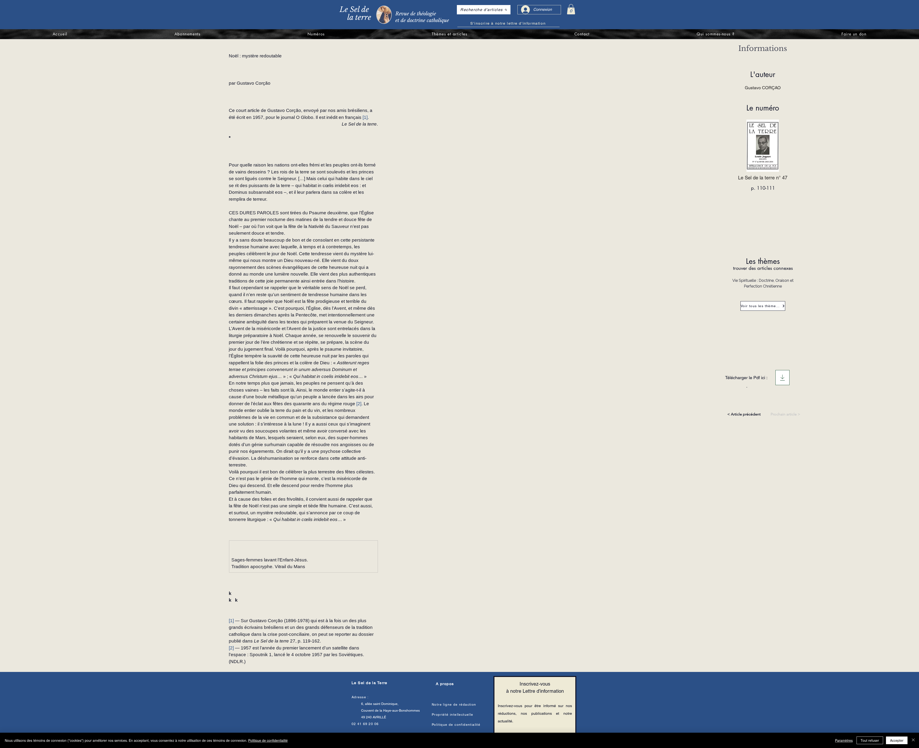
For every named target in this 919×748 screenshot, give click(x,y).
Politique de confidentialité (268, 740)
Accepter (896, 740)
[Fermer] (913, 740)
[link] (571, 9)
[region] (396, 14)
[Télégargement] (782, 377)
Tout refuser (870, 740)
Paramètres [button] (844, 740)
